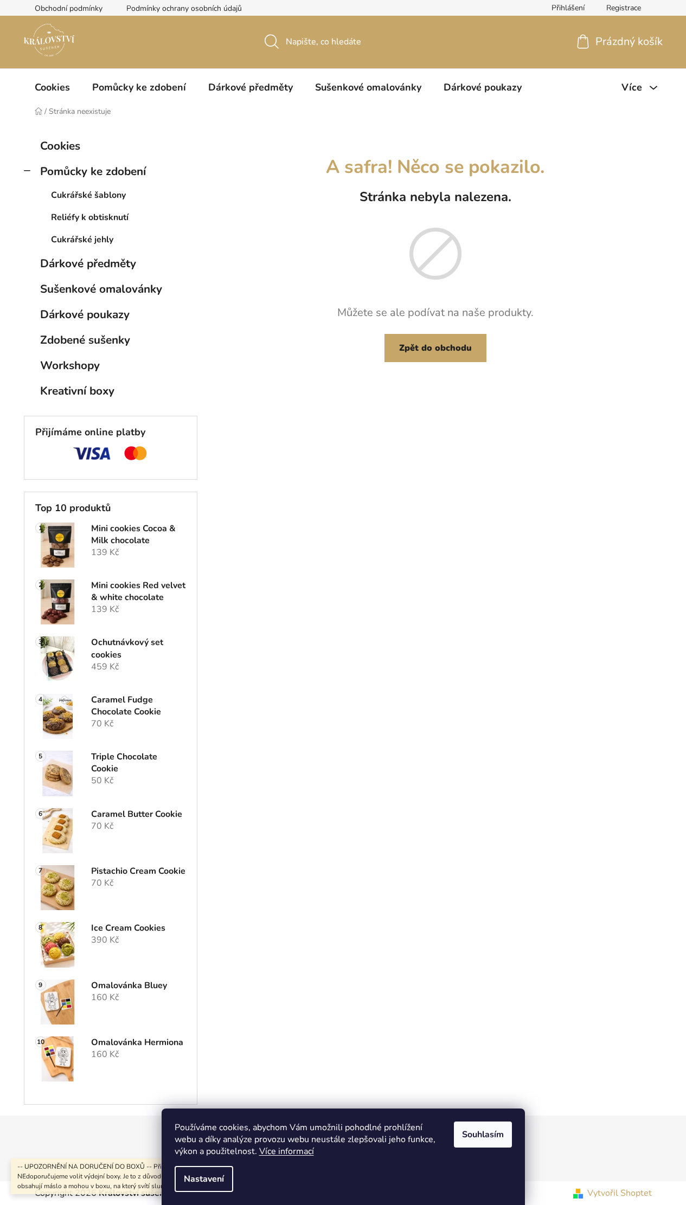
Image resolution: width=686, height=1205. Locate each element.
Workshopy (70, 365)
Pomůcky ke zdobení (93, 171)
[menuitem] (52, 87)
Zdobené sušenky (85, 339)
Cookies (60, 145)
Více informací (286, 1151)
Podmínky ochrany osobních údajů (184, 8)
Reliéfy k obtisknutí (90, 217)
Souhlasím (483, 1134)
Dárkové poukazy (85, 314)
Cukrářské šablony (88, 195)
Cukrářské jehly (82, 240)
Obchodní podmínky (68, 8)
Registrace (623, 8)
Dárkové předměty (88, 263)
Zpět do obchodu (435, 348)
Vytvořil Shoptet (619, 1193)
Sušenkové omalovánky (101, 289)
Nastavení (204, 1179)
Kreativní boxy (77, 390)
